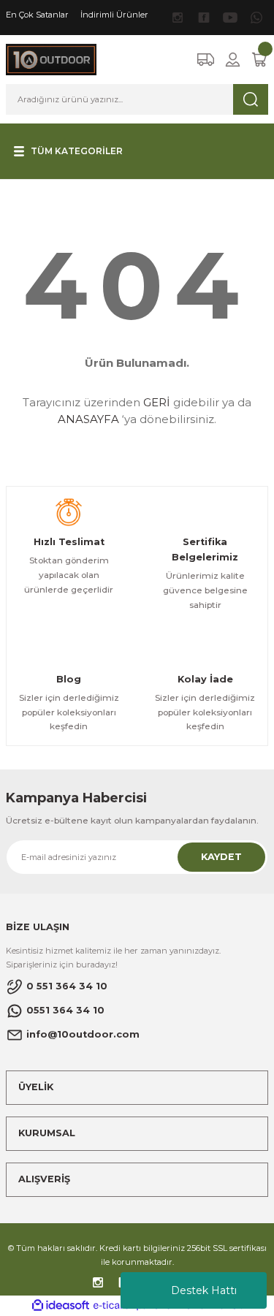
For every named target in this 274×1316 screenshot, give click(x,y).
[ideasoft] (60, 1305)
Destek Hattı (204, 1290)
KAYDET (221, 856)
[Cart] (259, 59)
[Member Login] (233, 59)
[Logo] (51, 59)
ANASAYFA (88, 419)
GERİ (156, 402)
